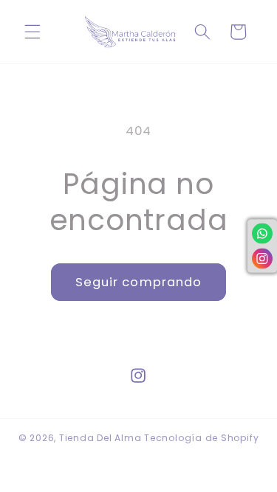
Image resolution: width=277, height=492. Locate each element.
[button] (32, 31)
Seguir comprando (138, 282)
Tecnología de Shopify (201, 438)
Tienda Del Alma (101, 438)
